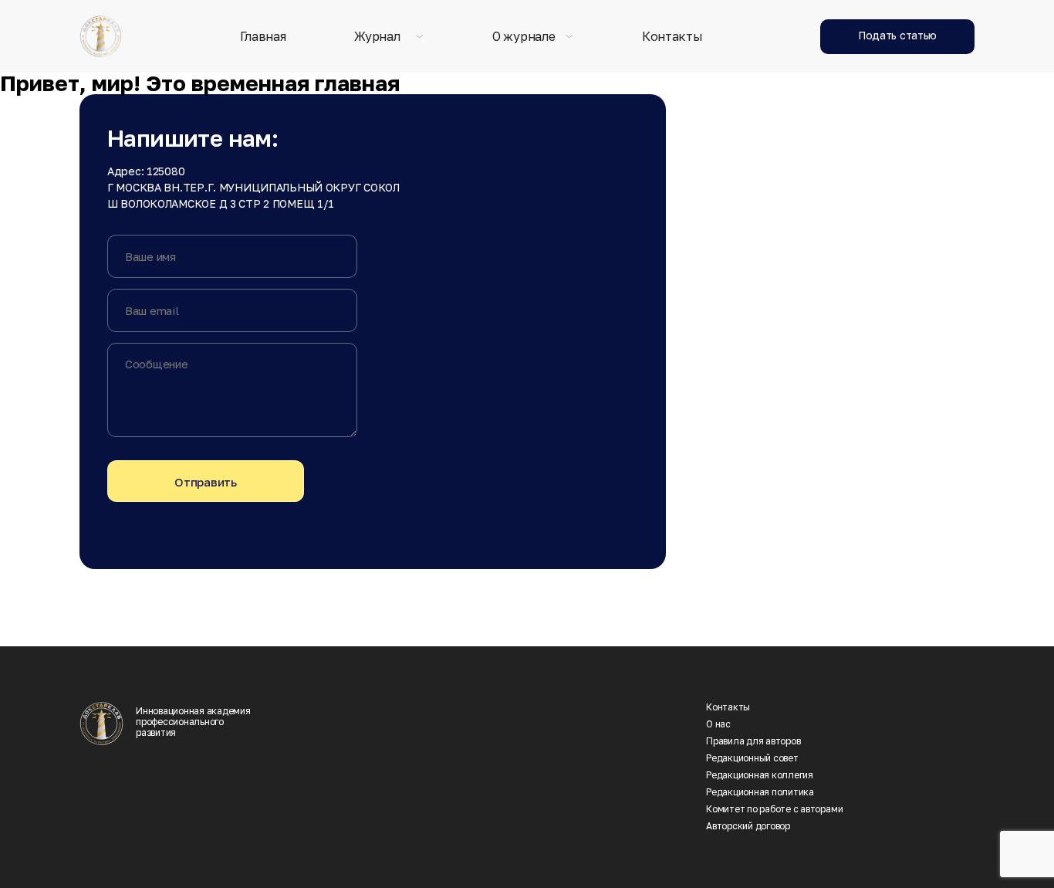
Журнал (377, 36)
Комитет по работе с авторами (774, 809)
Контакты (672, 36)
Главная (263, 36)
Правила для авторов (753, 741)
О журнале (523, 36)
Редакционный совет (752, 758)
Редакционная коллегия (759, 775)
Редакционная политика (760, 792)
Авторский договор (748, 826)
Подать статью (897, 35)
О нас (718, 724)
